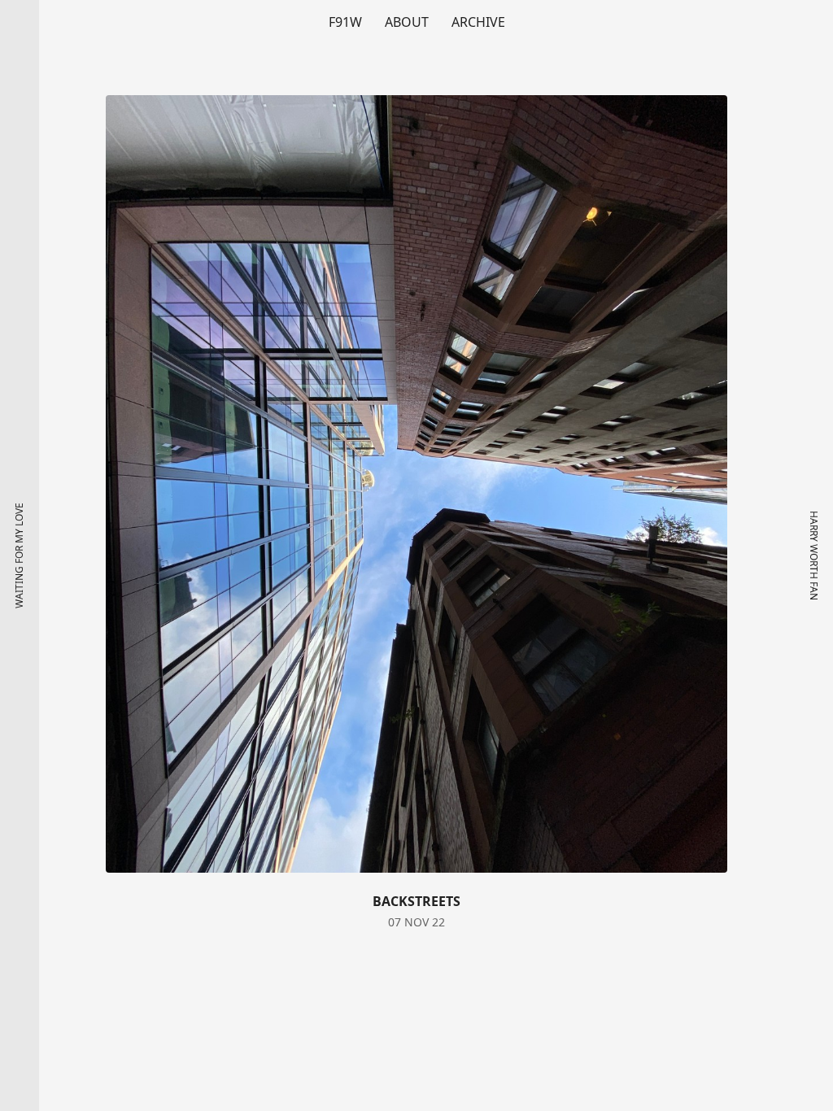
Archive (478, 22)
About (407, 22)
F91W (345, 22)
